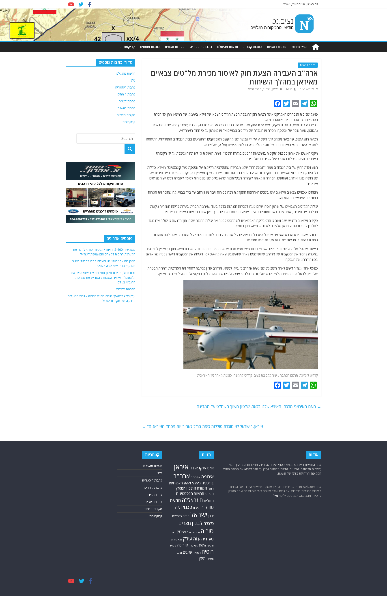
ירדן (211, 515)
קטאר (173, 545)
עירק (187, 538)
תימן (202, 558)
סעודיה (207, 539)
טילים (196, 508)
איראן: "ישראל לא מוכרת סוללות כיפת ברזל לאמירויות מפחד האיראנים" (202, 426)
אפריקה (195, 477)
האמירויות (176, 483)
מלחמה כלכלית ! (124, 289)
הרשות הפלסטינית (190, 493)
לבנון (197, 523)
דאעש (187, 483)
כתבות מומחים (149, 47)
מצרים (184, 523)
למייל (276, 495)
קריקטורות (127, 47)
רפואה (197, 552)
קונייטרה (193, 545)
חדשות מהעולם (227, 47)
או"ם (210, 468)
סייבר (185, 532)
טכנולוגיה (183, 507)
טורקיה (207, 507)
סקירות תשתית (175, 47)
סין (179, 532)
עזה (196, 539)
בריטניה (208, 483)
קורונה (182, 545)
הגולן (211, 488)
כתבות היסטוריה (201, 47)
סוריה (207, 531)
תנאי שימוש (299, 47)
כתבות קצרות (252, 47)
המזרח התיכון (196, 488)
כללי (132, 80)
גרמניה (196, 483)
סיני (174, 532)
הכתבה (284, 375)
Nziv (289, 89)
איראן (275, 89)
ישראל (198, 514)
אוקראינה (197, 468)
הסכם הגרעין (254, 89)
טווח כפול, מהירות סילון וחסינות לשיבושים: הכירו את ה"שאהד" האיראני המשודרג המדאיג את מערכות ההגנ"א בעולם (103, 277)
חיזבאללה (192, 500)
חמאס (175, 500)
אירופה (207, 477)
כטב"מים (177, 516)
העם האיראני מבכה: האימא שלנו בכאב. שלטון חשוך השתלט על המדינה (259, 406)
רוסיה (208, 551)
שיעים (187, 552)
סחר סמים (194, 532)
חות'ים (209, 500)
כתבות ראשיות (276, 47)
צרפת (202, 545)
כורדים (186, 516)
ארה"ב (267, 89)
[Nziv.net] (315, 47)
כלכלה (208, 523)
